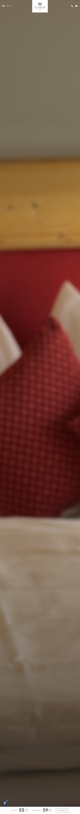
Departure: (36, 810)
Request (62, 811)
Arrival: (14, 810)
